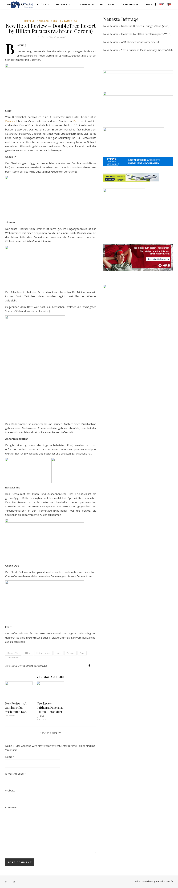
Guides (105, 4)
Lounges (84, 4)
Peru (54, 20)
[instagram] (163, 4)
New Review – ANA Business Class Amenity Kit (131, 42)
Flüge (42, 4)
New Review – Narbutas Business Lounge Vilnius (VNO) (136, 26)
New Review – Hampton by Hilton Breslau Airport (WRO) (137, 34)
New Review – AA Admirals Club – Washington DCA (16, 708)
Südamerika (68, 20)
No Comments (58, 37)
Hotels (61, 4)
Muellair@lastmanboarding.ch (28, 665)
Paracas (43, 20)
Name (9, 756)
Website (10, 790)
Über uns (127, 4)
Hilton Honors (43, 653)
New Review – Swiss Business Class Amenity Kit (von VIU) (138, 50)
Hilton (28, 653)
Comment (11, 807)
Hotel (58, 653)
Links (148, 4)
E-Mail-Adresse (15, 773)
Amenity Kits (17, 4)
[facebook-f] (156, 4)
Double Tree (13, 653)
